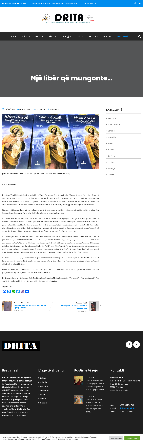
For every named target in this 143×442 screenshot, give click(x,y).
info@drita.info (127, 408)
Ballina (14, 36)
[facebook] (135, 4)
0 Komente (40, 109)
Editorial (26, 36)
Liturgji (90, 377)
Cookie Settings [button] (116, 438)
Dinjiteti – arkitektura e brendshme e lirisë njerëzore (42, 3)
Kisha (51, 36)
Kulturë (92, 36)
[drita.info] (71, 18)
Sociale (111, 162)
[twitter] (140, 4)
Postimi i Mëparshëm (30, 305)
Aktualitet (39, 36)
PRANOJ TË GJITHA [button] (132, 438)
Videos (111, 174)
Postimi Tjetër (74, 306)
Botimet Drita (123, 36)
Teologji (65, 36)
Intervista (107, 36)
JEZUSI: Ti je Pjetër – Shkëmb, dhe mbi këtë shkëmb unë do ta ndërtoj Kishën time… (95, 405)
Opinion (80, 36)
